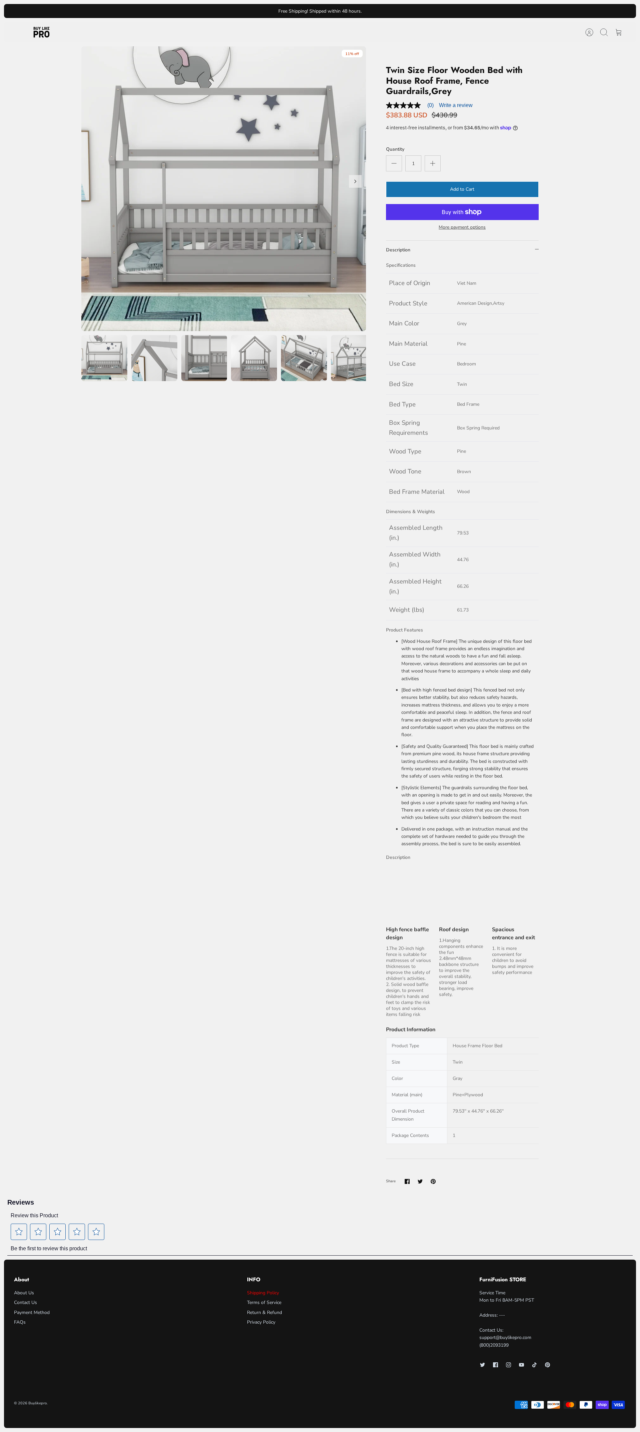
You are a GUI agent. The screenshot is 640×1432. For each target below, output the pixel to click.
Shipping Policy (263, 1293)
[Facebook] (495, 1365)
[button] (19, 1231)
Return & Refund (264, 1312)
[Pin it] (433, 1181)
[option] (223, 188)
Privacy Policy (261, 1322)
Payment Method (32, 1312)
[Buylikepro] (41, 32)
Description (398, 250)
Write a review (456, 105)
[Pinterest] (547, 1365)
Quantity (395, 149)
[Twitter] (482, 1365)
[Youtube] (521, 1365)
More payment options (462, 227)
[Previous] (222, 11)
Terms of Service (264, 1302)
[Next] (418, 11)
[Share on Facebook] (407, 1181)
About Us (24, 1293)
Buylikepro (37, 1403)
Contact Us (25, 1302)
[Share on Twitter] (420, 1181)
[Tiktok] (534, 1365)
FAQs (20, 1322)
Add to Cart (462, 189)
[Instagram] (508, 1365)
